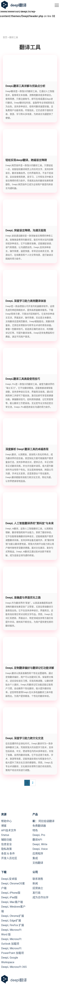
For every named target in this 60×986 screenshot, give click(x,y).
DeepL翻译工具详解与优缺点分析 (25, 86)
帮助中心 (6, 821)
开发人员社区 (9, 858)
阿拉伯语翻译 (43, 821)
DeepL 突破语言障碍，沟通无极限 (26, 230)
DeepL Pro (38, 835)
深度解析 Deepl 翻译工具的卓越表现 (27, 449)
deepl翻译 (18, 5)
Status (5, 835)
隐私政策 (6, 848)
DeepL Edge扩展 (11, 920)
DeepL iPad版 (9, 897)
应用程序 (37, 853)
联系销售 (37, 878)
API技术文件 (8, 830)
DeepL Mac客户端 (12, 902)
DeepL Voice (40, 848)
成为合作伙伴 (40, 897)
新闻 (35, 883)
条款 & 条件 (8, 853)
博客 (3, 825)
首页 (5, 37)
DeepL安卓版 (9, 878)
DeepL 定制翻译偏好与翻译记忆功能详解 (30, 667)
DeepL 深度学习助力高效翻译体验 (26, 300)
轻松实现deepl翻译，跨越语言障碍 (26, 160)
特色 (35, 830)
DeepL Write (39, 844)
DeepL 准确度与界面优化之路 (23, 597)
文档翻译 (37, 862)
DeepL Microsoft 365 (14, 966)
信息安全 (6, 844)
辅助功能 (6, 839)
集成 (35, 858)
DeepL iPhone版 (10, 892)
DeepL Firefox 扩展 (12, 925)
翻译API (37, 839)
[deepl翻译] (4, 5)
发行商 (36, 892)
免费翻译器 (39, 825)
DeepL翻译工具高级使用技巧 (23, 378)
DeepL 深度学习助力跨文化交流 (24, 738)
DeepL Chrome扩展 (12, 915)
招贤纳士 (37, 888)
